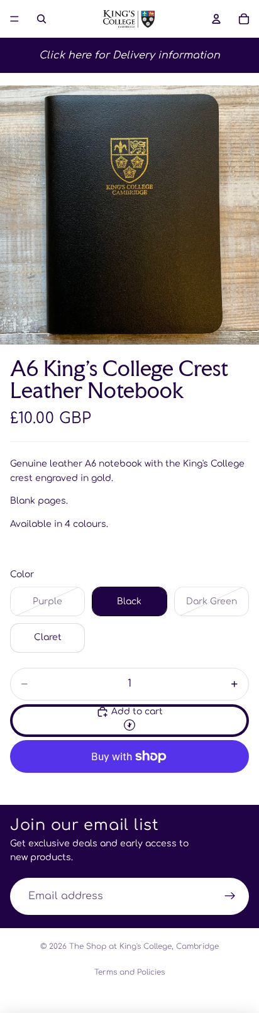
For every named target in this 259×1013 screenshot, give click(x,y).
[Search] (41, 19)
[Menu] (14, 18)
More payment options (129, 786)
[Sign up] (230, 896)
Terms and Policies (129, 972)
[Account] (216, 19)
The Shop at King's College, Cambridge (144, 946)
